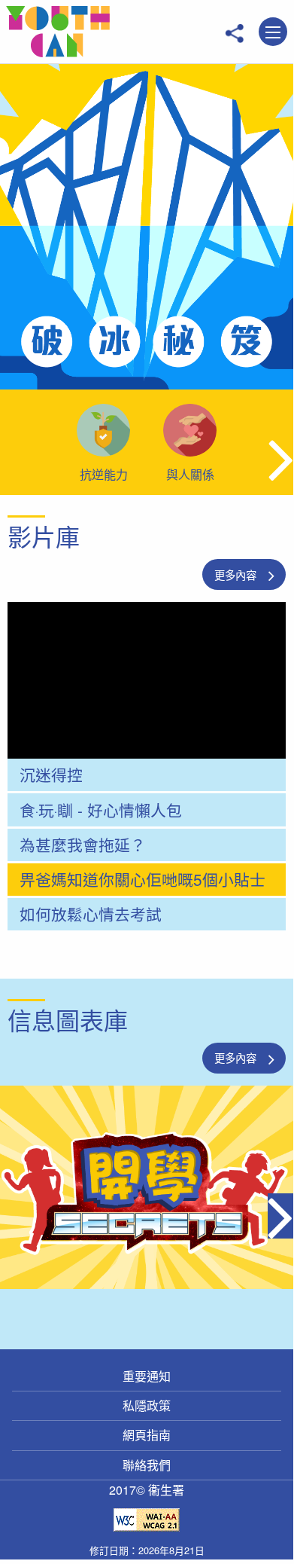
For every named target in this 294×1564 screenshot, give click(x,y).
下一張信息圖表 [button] (280, 1217)
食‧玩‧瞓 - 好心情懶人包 (101, 810)
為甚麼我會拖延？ (83, 844)
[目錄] (272, 32)
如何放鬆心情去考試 (91, 914)
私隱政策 (147, 1405)
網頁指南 (147, 1434)
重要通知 (147, 1376)
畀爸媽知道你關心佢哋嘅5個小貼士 (142, 879)
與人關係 (190, 474)
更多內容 (235, 574)
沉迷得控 (51, 774)
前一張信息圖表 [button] (13, 1217)
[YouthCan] (58, 31)
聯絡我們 (147, 1465)
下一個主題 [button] (281, 458)
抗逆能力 (104, 474)
